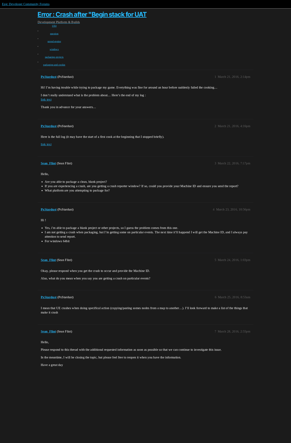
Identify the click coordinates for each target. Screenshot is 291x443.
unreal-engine (54, 41)
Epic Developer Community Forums (25, 4)
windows (54, 49)
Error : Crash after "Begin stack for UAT (92, 14)
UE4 (54, 26)
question (54, 33)
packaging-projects (54, 57)
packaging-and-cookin (54, 64)
